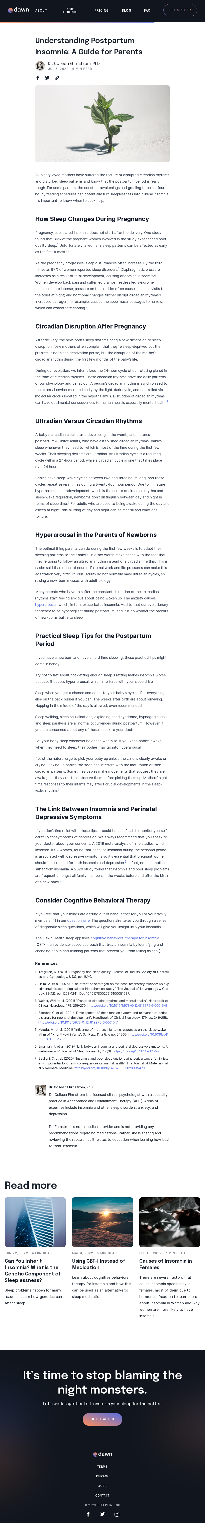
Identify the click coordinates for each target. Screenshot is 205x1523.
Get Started (103, 1419)
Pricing (102, 10)
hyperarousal (45, 604)
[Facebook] (88, 1514)
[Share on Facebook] (37, 78)
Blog (126, 10)
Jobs (102, 1486)
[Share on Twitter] (47, 78)
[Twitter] (102, 1514)
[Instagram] (117, 1514)
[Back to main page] (18, 11)
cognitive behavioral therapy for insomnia (125, 938)
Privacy (102, 1476)
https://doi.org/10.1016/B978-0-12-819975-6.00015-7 (78, 1022)
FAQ (147, 10)
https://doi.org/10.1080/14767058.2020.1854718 (110, 1068)
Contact (102, 1495)
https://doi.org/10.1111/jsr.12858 (136, 1051)
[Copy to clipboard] (56, 78)
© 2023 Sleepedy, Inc (103, 1505)
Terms (102, 1466)
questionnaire (78, 920)
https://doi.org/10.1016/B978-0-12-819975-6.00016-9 (127, 1006)
